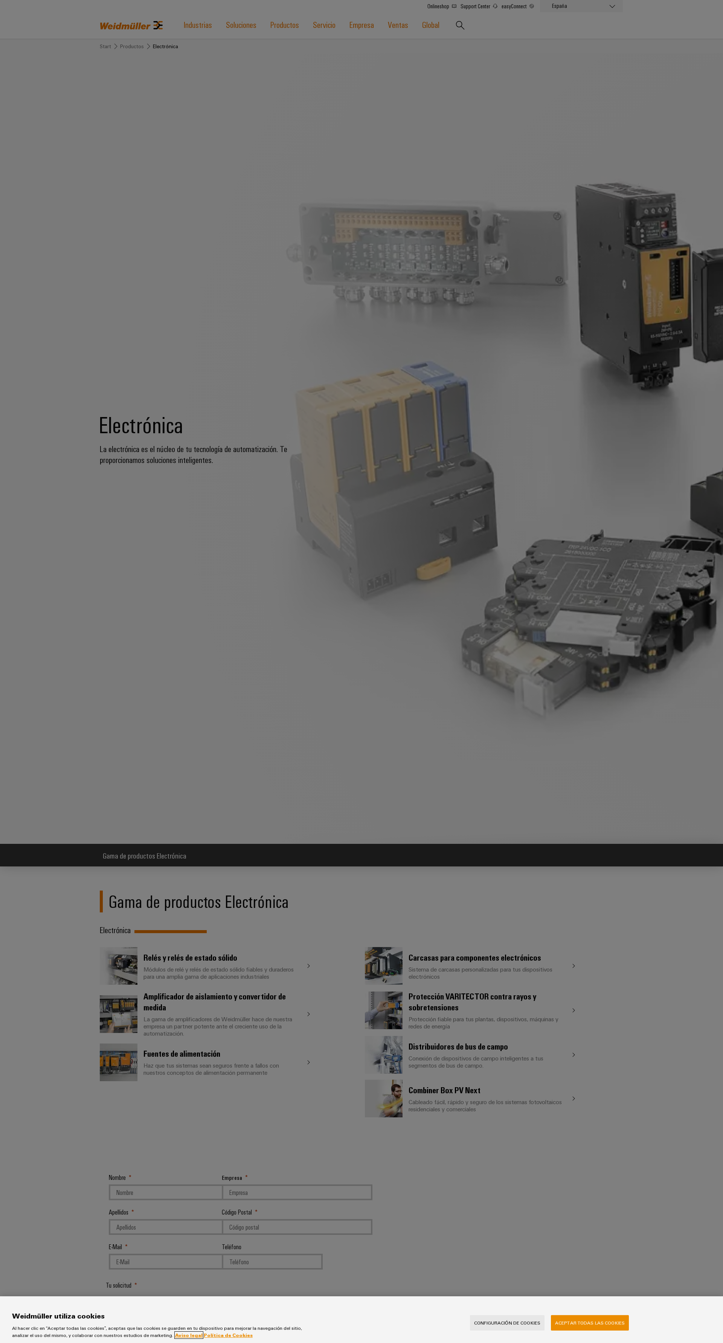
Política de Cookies (228, 1335)
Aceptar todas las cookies (590, 1323)
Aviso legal (189, 1335)
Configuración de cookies (507, 1323)
